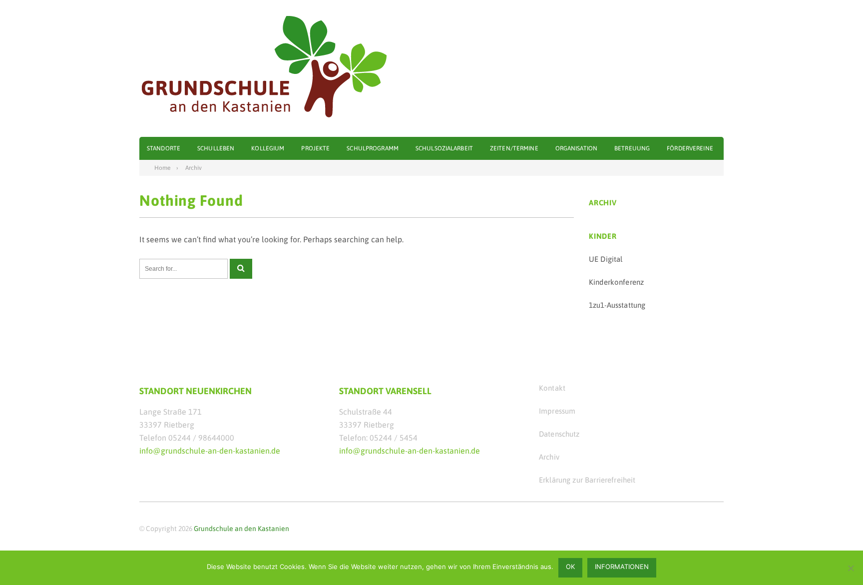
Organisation (576, 148)
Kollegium (267, 148)
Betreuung (632, 148)
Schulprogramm (373, 148)
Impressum (557, 411)
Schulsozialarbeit (444, 148)
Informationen (622, 567)
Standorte (163, 148)
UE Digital (606, 259)
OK (570, 567)
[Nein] (851, 568)
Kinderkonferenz (616, 282)
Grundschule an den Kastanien (241, 529)
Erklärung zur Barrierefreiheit (587, 480)
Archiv (549, 457)
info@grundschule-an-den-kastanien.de (209, 450)
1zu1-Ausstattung (617, 305)
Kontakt (552, 388)
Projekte (315, 148)
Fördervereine (690, 148)
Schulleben (215, 148)
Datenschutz (559, 434)
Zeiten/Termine (514, 148)
